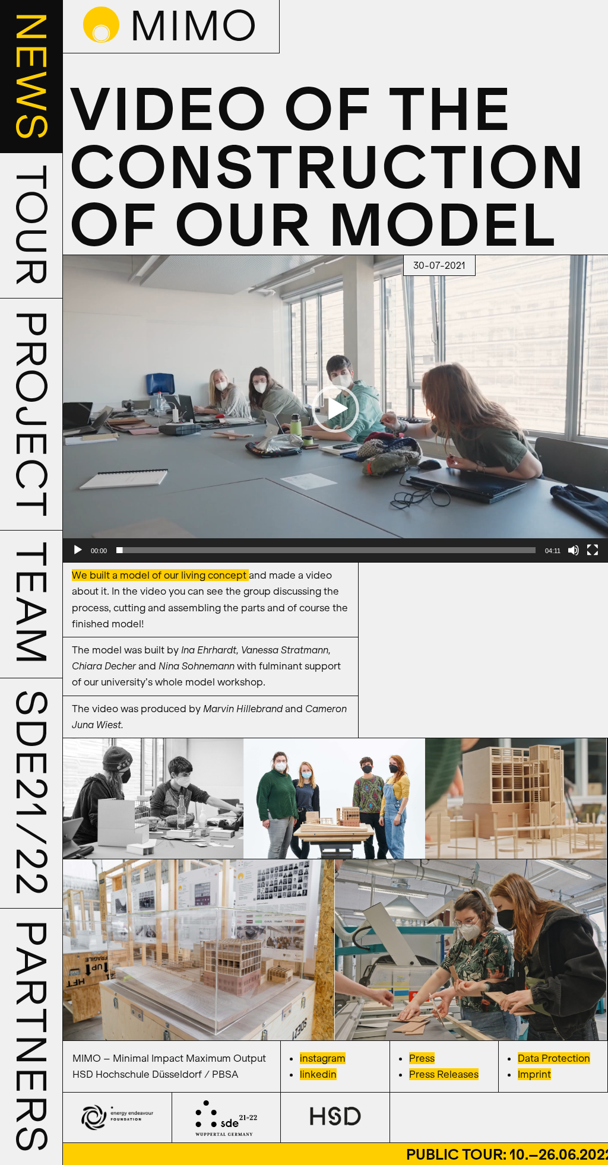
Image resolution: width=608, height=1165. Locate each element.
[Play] (78, 550)
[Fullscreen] (592, 550)
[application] (335, 408)
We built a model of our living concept (160, 575)
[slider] (326, 550)
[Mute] (574, 550)
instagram (323, 1058)
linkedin (318, 1074)
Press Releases (444, 1074)
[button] (335, 409)
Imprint (534, 1074)
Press (422, 1058)
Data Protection (554, 1058)
